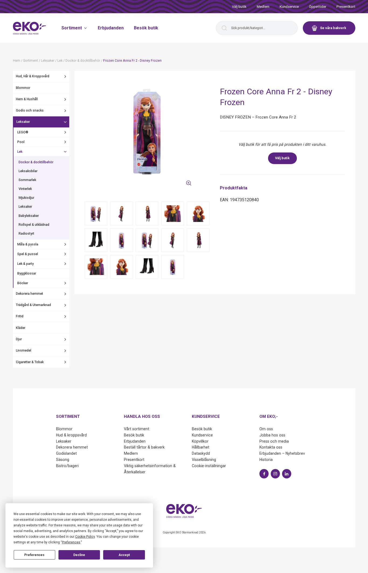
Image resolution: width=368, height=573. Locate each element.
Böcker (22, 283)
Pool (21, 142)
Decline (79, 555)
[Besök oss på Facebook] (264, 473)
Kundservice (289, 7)
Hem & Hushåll (27, 99)
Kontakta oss (270, 447)
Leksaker (23, 122)
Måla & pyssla (27, 244)
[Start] (29, 28)
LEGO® (22, 132)
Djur (19, 339)
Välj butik (239, 7)
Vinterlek (25, 189)
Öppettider (317, 7)
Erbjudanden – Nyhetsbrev (282, 453)
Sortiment (71, 27)
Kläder (20, 328)
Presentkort (345, 7)
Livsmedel (23, 351)
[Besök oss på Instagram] (275, 473)
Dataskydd (201, 453)
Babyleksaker (29, 216)
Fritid (19, 316)
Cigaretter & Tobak (30, 362)
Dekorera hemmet (29, 294)
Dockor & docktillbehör (36, 162)
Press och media (274, 441)
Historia (266, 459)
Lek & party (25, 264)
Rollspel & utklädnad (34, 225)
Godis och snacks (30, 111)
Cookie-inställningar (209, 466)
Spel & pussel (27, 254)
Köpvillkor (200, 441)
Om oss (266, 429)
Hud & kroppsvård (71, 435)
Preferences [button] (71, 542)
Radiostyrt (26, 233)
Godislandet (66, 453)
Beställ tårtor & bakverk (144, 447)
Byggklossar (26, 273)
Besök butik (146, 27)
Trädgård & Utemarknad (33, 305)
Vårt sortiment (136, 429)
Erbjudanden (111, 27)
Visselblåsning (204, 459)
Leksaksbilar (28, 171)
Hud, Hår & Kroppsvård (32, 76)
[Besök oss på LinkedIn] (286, 473)
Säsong (62, 459)
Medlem (263, 7)
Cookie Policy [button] (85, 537)
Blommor (23, 88)
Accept (124, 555)
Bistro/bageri (67, 466)
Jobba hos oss (272, 435)
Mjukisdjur (26, 198)
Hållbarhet (200, 447)
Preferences (34, 555)
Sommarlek (27, 180)
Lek (19, 152)
